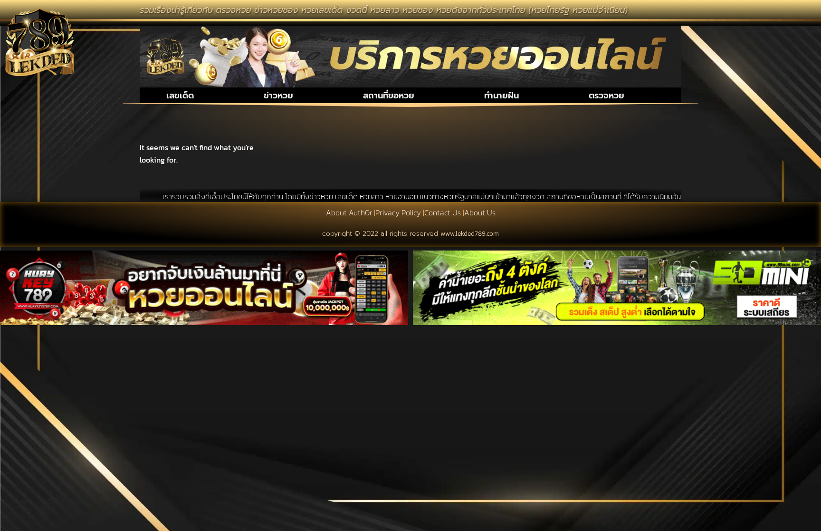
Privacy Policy (398, 212)
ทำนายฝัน (501, 95)
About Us (480, 212)
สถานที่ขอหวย (388, 95)
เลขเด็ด (180, 95)
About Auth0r (349, 212)
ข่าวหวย (278, 95)
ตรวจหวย (606, 95)
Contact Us (442, 212)
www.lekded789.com (469, 234)
